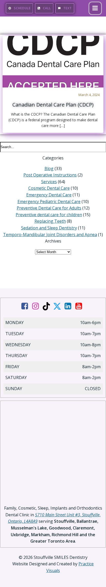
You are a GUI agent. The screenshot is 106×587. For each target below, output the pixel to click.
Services (49, 181)
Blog (49, 168)
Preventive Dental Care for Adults (49, 208)
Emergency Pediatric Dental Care (49, 201)
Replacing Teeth (50, 221)
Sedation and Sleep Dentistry (49, 228)
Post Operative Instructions (50, 175)
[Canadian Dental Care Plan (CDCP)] (53, 61)
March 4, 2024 (89, 94)
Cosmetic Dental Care (49, 188)
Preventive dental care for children (49, 215)
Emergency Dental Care (49, 195)
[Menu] (95, 8)
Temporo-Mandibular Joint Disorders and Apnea (50, 234)
